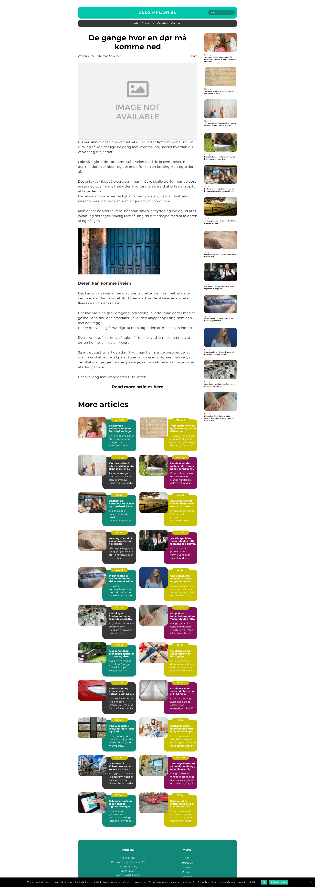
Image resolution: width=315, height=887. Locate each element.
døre (194, 56)
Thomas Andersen (110, 56)
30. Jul (119, 569)
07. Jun (119, 757)
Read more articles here (137, 386)
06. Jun (180, 757)
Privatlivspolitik (279, 882)
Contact (176, 23)
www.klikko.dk (131, 875)
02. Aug (180, 419)
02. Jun (119, 795)
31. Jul (119, 494)
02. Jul (180, 607)
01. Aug (180, 457)
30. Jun (119, 720)
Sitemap (187, 876)
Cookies (162, 23)
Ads (135, 23)
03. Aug (119, 419)
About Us (148, 23)
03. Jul (180, 569)
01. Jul (119, 645)
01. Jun (181, 795)
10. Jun (181, 720)
